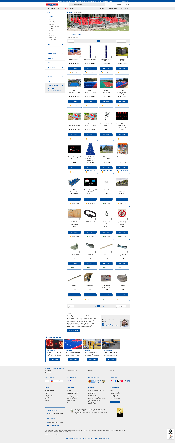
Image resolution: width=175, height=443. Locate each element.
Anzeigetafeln (52, 19)
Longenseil (106, 254)
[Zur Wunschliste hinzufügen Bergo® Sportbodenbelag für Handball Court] (96, 88)
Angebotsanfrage (49, 390)
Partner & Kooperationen (73, 392)
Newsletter (48, 402)
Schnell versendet (71, 377)
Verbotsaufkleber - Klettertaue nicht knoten (122, 223)
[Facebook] (114, 381)
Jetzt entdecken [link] (54, 359)
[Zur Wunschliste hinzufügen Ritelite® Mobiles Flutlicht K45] (127, 188)
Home (70, 12)
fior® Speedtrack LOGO (90, 59)
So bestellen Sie (114, 395)
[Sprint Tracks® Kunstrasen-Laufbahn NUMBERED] (90, 149)
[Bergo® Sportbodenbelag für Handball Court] (90, 83)
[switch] (170, 438)
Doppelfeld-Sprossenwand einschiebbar (74, 223)
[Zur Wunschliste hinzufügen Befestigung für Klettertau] (127, 252)
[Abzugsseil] (74, 278)
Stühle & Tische (53, 37)
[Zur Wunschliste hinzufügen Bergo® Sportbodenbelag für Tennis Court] (112, 88)
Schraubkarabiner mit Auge (106, 222)
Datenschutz (72, 438)
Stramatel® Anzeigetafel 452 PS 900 (90, 190)
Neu (62, 8)
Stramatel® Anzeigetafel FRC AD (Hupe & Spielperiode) (122, 125)
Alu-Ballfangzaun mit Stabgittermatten (106, 157)
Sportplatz (51, 35)
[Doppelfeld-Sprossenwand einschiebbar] (74, 213)
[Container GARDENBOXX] (122, 51)
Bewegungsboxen (92, 402)
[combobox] (87, 4)
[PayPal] (56, 381)
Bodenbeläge (52, 22)
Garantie (112, 390)
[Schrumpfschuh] (90, 278)
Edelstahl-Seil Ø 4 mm (106, 190)
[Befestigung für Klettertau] (122, 246)
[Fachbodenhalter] (74, 246)
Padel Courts (91, 393)
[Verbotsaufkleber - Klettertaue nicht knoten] (122, 213)
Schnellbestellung (114, 392)
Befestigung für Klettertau (122, 255)
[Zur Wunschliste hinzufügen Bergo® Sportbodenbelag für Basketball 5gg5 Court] (127, 88)
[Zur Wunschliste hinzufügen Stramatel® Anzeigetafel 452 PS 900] (96, 188)
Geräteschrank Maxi (122, 157)
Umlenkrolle (90, 254)
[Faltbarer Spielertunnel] (74, 51)
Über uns (69, 395)
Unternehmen (113, 8)
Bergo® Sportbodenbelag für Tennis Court (106, 92)
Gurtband (122, 285)
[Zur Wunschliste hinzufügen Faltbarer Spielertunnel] (80, 57)
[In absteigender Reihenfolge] (128, 41)
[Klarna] (61, 381)
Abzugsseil (74, 285)
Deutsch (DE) (125, 1)
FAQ (46, 393)
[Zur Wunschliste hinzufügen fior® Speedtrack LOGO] (96, 57)
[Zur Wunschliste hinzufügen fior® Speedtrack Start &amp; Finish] (112, 57)
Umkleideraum (52, 39)
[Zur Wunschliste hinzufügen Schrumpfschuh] (96, 283)
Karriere (69, 390)
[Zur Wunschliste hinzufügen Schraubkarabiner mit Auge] (112, 219)
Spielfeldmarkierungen (94, 400)
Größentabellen (49, 395)
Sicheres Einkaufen (93, 377)
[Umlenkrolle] (90, 246)
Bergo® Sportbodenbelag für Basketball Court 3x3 (90, 125)
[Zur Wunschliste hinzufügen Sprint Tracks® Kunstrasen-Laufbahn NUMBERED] (96, 154)
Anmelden (119, 4)
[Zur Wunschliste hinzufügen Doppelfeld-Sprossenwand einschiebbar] (80, 219)
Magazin (47, 400)
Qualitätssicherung (71, 393)
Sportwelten (70, 402)
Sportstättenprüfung (93, 397)
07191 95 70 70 (51, 418)
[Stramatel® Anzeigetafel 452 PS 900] (90, 182)
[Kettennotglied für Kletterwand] (90, 213)
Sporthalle (51, 33)
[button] (55, 16)
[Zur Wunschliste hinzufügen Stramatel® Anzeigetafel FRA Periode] (80, 154)
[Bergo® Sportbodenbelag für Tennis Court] (106, 83)
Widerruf (112, 397)
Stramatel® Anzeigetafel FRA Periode (74, 157)
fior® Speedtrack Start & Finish (106, 60)
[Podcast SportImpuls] (125, 381)
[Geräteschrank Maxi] (122, 149)
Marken (72, 8)
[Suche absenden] (70, 4)
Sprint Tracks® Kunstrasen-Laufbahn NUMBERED (90, 158)
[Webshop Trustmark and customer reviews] (94, 381)
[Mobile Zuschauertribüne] (74, 182)
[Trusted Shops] (103, 381)
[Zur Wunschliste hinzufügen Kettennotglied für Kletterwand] (96, 219)
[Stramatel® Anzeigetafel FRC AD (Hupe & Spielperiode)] (122, 116)
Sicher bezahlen (49, 377)
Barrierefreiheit (96, 438)
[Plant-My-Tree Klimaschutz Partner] (71, 411)
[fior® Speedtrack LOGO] (90, 51)
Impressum (78, 438)
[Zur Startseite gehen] (52, 4)
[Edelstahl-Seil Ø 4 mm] (106, 182)
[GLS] (77, 381)
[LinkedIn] (128, 381)
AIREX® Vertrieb (71, 400)
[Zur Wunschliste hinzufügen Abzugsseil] (80, 283)
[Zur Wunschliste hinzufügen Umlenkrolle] (96, 252)
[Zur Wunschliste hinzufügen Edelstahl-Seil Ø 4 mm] (112, 188)
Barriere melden (105, 438)
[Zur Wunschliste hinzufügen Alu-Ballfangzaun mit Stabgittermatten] (112, 154)
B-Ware (47, 392)
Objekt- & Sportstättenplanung (96, 390)
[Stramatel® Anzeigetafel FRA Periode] (74, 149)
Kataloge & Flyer (49, 397)
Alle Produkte (52, 8)
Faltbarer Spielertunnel (74, 59)
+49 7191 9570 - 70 (109, 324)
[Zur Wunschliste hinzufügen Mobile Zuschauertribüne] (80, 188)
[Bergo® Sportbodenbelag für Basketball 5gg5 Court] (122, 83)
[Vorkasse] (47, 381)
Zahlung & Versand (115, 398)
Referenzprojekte (92, 403)
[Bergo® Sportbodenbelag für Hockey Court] (74, 83)
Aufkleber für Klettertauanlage (106, 286)
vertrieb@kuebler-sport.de (111, 326)
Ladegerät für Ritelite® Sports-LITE (106, 124)
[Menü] (173, 429)
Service (102, 8)
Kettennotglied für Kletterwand (90, 222)
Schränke (51, 30)
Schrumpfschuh (90, 285)
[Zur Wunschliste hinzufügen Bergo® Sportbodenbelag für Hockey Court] (80, 88)
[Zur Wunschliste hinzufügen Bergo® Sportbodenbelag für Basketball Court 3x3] (96, 121)
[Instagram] (111, 381)
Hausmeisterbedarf (54, 26)
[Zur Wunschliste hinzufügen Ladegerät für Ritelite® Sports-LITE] (112, 121)
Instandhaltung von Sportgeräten (97, 398)
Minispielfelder (92, 392)
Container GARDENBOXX (122, 60)
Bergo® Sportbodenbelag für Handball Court (90, 92)
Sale (66, 8)
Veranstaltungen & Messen (74, 397)
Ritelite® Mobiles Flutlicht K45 (122, 190)
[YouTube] (121, 381)
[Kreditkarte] (52, 381)
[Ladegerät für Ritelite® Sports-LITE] (106, 116)
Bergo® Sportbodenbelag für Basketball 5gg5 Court (122, 92)
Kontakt (47, 398)
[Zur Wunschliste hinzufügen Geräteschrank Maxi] (127, 154)
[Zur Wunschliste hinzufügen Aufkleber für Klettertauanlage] (112, 283)
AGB (67, 438)
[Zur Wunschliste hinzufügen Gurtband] (127, 283)
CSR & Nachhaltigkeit (72, 398)
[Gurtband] (122, 278)
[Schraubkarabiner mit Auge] (106, 213)
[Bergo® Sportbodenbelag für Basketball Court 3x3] (90, 116)
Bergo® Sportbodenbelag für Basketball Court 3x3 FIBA (74, 125)
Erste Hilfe (51, 24)
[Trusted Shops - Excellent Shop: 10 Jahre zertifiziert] (120, 412)
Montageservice (92, 395)
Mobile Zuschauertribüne (74, 190)
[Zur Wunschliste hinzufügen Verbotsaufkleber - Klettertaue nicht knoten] (127, 219)
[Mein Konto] (123, 4)
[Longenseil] (106, 246)
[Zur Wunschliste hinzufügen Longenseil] (112, 252)
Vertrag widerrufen (115, 402)
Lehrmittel (51, 28)
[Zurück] (90, 41)
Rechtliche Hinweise (87, 438)
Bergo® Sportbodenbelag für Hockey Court (74, 92)
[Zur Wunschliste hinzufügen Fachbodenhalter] (80, 252)
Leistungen (124, 8)
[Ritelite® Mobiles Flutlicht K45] (122, 182)
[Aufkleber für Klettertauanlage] (106, 278)
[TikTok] (118, 381)
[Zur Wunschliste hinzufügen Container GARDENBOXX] (127, 57)
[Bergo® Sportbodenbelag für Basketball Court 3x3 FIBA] (74, 116)
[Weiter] (106, 41)
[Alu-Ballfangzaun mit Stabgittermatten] (106, 149)
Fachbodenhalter (74, 254)
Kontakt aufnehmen (73, 330)
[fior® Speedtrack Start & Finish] (106, 51)
